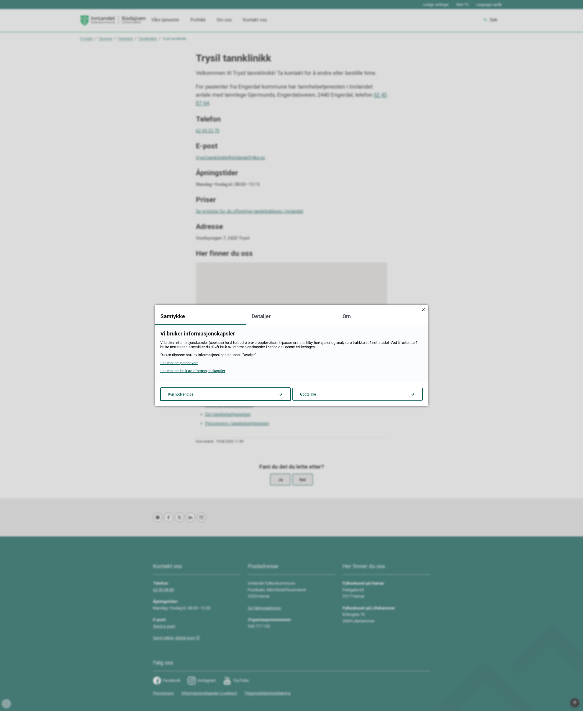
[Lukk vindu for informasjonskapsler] (423, 309)
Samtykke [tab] (172, 316)
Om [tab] (347, 316)
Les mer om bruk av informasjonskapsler (192, 371)
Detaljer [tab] (261, 316)
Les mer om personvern (179, 363)
